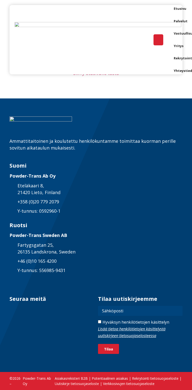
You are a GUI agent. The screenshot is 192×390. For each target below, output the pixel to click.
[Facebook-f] (26, 310)
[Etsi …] (158, 39)
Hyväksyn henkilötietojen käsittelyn (133, 328)
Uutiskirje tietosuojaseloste (77, 383)
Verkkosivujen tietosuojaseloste (128, 383)
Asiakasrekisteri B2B (71, 378)
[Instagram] (38, 310)
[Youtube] (50, 310)
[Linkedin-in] (14, 310)
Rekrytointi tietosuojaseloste (155, 378)
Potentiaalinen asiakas (110, 378)
